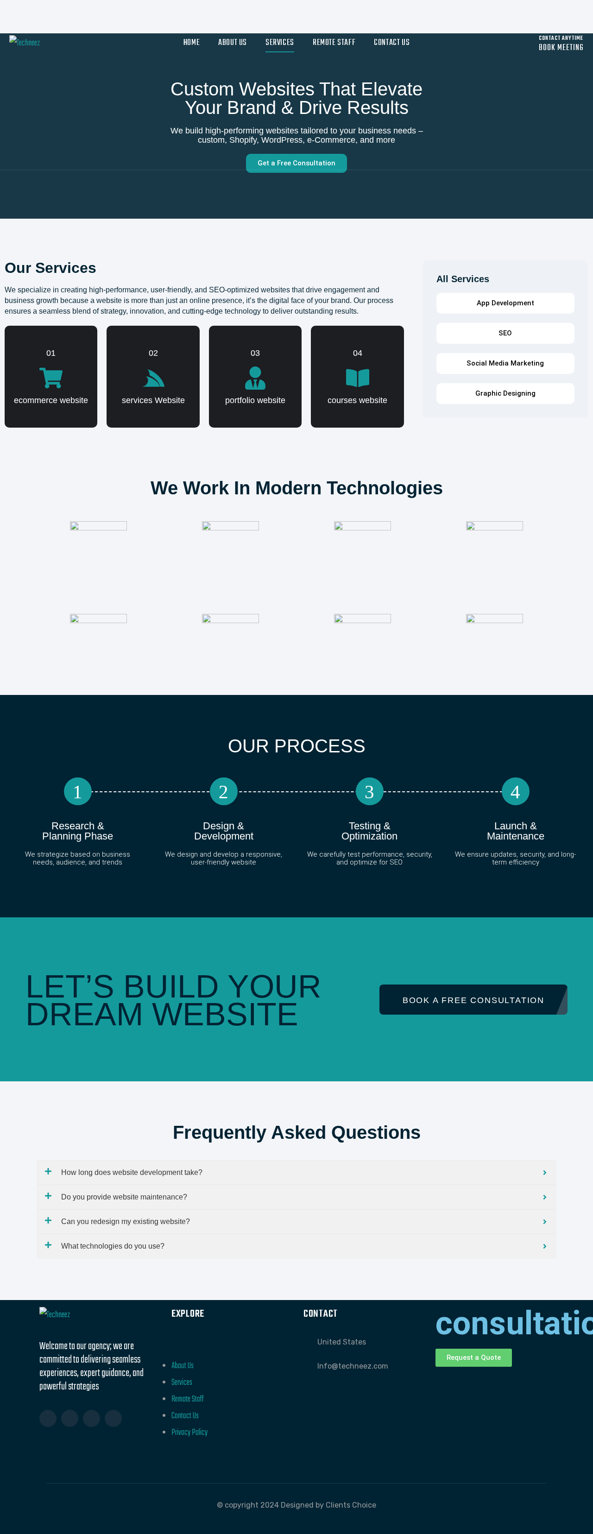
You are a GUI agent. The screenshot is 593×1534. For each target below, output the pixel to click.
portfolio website (255, 400)
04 (357, 353)
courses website (357, 400)
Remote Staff (334, 43)
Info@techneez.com (352, 1366)
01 (51, 353)
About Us (232, 43)
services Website (153, 400)
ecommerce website (51, 400)
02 (153, 353)
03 (255, 353)
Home (191, 43)
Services (279, 43)
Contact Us (392, 43)
